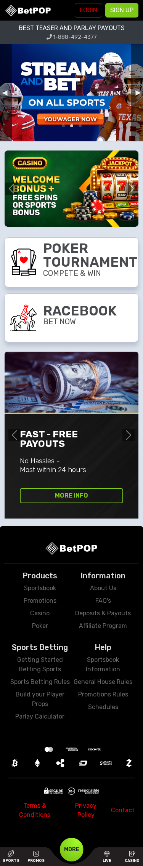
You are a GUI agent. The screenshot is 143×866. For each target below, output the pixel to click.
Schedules (103, 707)
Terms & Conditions (34, 810)
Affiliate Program (103, 625)
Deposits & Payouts (103, 613)
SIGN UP (121, 10)
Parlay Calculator (39, 716)
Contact (123, 810)
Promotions (40, 600)
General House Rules (103, 681)
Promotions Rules (103, 694)
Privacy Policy (85, 810)
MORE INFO (71, 495)
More (71, 849)
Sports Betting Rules (40, 681)
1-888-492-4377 (74, 37)
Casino (40, 613)
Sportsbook (40, 588)
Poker (40, 625)
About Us (103, 588)
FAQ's (103, 600)
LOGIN (88, 10)
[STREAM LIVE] (71, 92)
